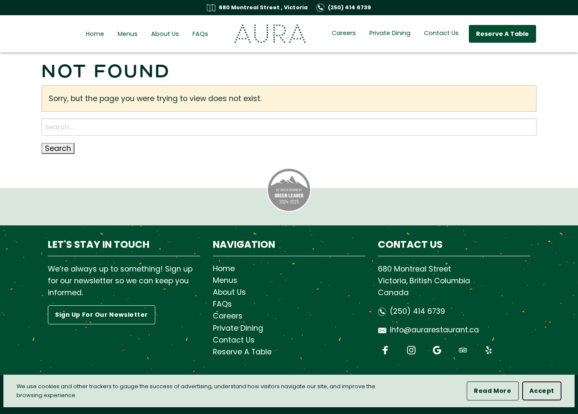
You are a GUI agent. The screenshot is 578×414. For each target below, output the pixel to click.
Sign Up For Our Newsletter (101, 314)
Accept (545, 391)
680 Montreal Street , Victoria (263, 7)
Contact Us (441, 33)
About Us (165, 34)
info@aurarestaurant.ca (434, 330)
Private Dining (389, 33)
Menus (128, 34)
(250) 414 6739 (349, 7)
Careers (344, 33)
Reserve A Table (502, 34)
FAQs (200, 34)
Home (95, 34)
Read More (496, 391)
